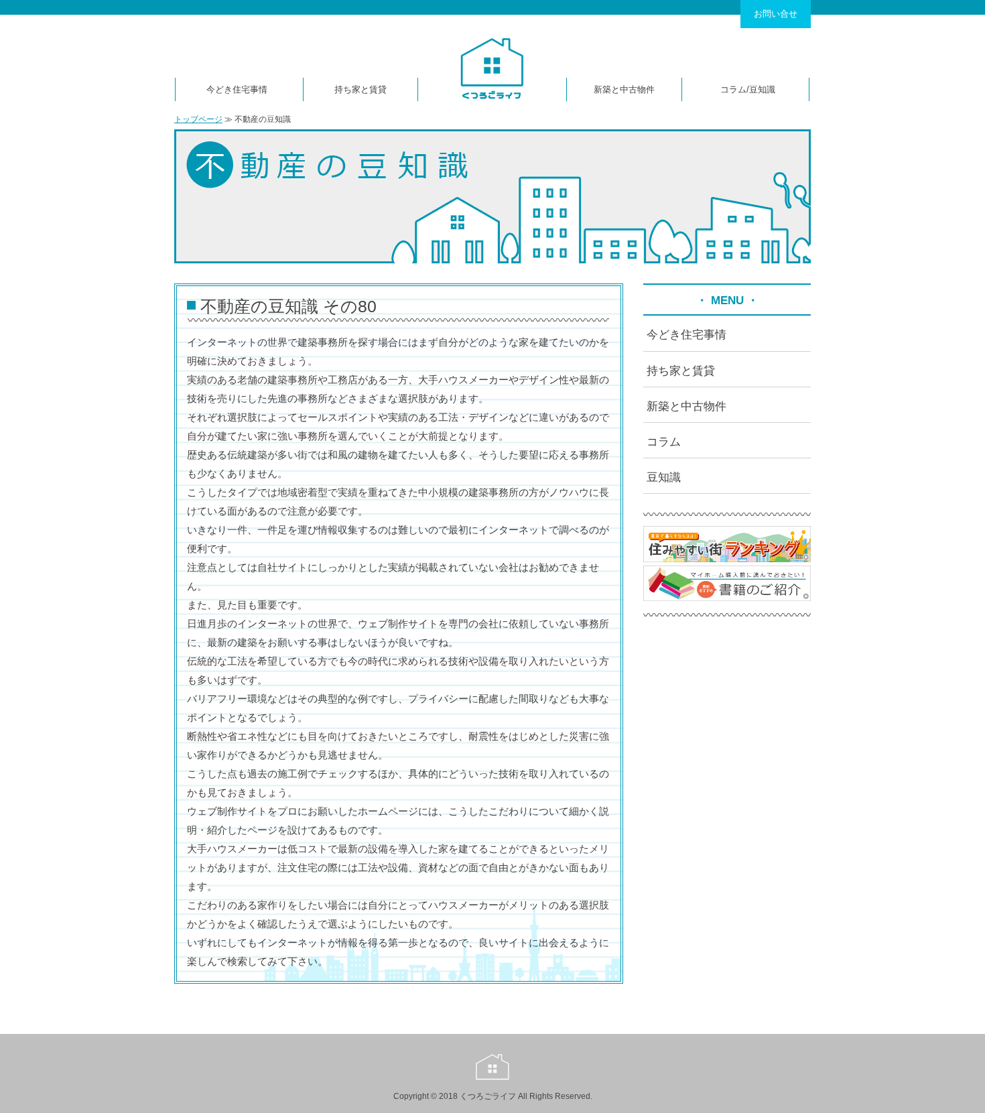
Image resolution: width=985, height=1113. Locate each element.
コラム (733, 89)
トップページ (198, 119)
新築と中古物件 (624, 89)
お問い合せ (775, 14)
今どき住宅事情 (236, 89)
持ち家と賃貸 (360, 89)
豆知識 (762, 89)
